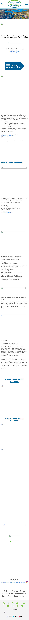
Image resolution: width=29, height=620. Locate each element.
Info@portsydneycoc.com (8, 135)
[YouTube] (24, 604)
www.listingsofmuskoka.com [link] (7, 212)
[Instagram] (13, 604)
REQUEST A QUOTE (14, 52)
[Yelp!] (17, 606)
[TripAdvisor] (13, 606)
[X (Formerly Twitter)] (8, 604)
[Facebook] (4, 604)
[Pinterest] (17, 604)
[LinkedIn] (8, 606)
